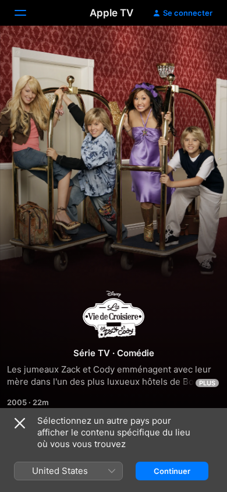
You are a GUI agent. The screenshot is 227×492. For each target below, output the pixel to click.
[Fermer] (20, 423)
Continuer (172, 471)
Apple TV (111, 13)
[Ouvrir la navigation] (27, 13)
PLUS (207, 383)
